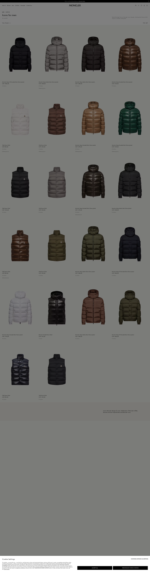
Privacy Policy (7, 569)
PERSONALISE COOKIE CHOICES (130, 568)
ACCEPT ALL (95, 568)
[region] (75, 564)
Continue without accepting (139, 558)
